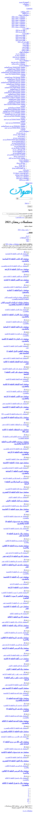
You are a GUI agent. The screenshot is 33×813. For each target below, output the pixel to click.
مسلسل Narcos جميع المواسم (16, 90)
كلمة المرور (28, 215)
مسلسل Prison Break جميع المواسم (15, 87)
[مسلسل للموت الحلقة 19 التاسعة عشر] (17, 684)
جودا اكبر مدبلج (21, 163)
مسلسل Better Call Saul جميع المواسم (14, 111)
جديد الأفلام (25, 13)
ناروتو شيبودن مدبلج (19, 156)
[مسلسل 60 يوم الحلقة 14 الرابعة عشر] (17, 553)
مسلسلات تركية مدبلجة (18, 64)
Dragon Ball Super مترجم (18, 144)
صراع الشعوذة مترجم (19, 151)
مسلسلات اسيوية (24, 159)
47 (28, 801)
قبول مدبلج (22, 164)
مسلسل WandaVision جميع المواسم (14, 67)
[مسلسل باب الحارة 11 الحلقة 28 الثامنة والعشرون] (15, 335)
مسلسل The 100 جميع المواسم (16, 79)
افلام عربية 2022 (20, 30)
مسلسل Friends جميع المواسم (16, 102)
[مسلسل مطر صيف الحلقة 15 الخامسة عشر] (15, 506)
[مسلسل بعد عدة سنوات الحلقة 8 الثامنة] (16, 749)
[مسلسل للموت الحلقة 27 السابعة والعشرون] (15, 468)
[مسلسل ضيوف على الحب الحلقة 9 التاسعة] (15, 368)
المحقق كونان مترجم (19, 134)
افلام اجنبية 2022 (20, 38)
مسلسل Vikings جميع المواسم (16, 69)
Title (27, 241)
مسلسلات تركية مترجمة (18, 62)
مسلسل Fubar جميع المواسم (17, 99)
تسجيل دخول (28, 217)
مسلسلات (26, 4)
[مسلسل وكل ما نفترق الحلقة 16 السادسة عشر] (15, 530)
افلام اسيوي (25, 48)
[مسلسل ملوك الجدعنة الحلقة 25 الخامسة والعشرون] (15, 695)
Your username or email (25, 213)
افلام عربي (25, 28)
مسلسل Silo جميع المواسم (17, 85)
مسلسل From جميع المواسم (17, 101)
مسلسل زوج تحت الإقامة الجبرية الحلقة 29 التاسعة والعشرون (15, 443)
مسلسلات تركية (24, 60)
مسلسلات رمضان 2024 (18, 21)
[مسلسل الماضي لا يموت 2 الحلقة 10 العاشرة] (15, 592)
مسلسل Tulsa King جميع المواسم (15, 70)
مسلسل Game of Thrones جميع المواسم (13, 97)
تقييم (27, 239)
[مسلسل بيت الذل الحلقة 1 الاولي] (18, 497)
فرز (28, 233)
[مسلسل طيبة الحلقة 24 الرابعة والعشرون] (16, 449)
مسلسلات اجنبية (24, 65)
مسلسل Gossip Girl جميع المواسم (15, 96)
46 (28, 799)
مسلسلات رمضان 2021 (18, 27)
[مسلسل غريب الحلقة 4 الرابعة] (19, 584)
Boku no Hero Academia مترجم (16, 154)
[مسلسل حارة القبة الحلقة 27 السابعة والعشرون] (15, 323)
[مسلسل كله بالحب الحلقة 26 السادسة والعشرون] (15, 255)
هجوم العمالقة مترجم (19, 153)
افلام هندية (26, 45)
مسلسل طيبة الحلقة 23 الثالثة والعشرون (15, 731)
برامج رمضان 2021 (23, 229)
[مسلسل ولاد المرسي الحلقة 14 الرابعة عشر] (15, 644)
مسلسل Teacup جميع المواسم (16, 80)
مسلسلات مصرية (20, 55)
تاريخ (27, 236)
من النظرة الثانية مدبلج (18, 168)
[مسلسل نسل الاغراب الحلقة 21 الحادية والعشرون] (15, 311)
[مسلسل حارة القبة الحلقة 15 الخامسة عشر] (15, 403)
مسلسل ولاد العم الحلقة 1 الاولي (17, 669)
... (28, 798)
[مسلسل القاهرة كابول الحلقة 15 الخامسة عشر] (15, 348)
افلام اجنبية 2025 (20, 37)
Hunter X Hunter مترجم (18, 148)
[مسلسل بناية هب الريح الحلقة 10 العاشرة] (16, 705)
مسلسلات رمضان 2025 (18, 18)
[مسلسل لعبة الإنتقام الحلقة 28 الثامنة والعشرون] (15, 381)
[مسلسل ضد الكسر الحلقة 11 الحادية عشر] (16, 276)
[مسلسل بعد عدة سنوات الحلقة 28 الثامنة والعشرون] (15, 518)
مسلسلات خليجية (20, 59)
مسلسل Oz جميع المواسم (17, 89)
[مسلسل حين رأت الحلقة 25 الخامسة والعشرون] (15, 573)
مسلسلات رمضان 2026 (18, 16)
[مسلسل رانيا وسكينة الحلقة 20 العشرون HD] (15, 414)
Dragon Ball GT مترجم (18, 141)
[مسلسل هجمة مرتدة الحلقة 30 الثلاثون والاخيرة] (15, 542)
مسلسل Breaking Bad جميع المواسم (14, 109)
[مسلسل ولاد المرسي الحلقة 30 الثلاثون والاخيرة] (15, 767)
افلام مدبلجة (25, 50)
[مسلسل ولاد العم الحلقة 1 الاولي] (19, 665)
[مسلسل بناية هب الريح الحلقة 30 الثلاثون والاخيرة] (15, 634)
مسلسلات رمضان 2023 (18, 23)
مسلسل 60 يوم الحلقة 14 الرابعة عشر (16, 556)
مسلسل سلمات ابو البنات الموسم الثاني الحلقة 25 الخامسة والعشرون (15, 303)
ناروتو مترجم (21, 136)
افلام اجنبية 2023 (20, 40)
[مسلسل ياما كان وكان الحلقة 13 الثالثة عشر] (15, 622)
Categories (29, 8)
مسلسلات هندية (24, 161)
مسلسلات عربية (20, 53)
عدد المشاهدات (24, 237)
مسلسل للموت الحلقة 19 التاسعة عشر (15, 688)
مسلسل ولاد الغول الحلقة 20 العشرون (15, 761)
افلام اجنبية (25, 33)
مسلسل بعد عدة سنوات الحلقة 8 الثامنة (15, 752)
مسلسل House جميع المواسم (16, 94)
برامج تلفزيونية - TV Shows (21, 173)
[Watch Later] (24, 252)
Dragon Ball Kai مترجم (18, 143)
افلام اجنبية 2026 (20, 35)
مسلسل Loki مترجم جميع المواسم (15, 114)
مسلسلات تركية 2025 (22, 178)
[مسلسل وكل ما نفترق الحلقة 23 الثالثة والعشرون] (15, 780)
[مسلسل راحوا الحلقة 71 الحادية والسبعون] (16, 287)
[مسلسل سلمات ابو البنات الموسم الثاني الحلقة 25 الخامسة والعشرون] (15, 299)
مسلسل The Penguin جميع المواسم (15, 77)
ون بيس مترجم (20, 133)
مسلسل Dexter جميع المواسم (16, 107)
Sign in (27, 5)
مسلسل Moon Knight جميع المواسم (14, 92)
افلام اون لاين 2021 (23, 42)
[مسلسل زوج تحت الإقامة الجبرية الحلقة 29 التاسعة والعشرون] (15, 438)
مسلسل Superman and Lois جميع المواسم (13, 82)
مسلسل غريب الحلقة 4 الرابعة (18, 587)
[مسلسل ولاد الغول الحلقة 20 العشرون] (17, 757)
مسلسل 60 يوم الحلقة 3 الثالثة (18, 617)
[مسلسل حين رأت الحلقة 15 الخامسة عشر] (16, 603)
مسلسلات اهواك (24, 52)
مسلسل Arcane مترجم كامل (17, 158)
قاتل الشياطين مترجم (19, 149)
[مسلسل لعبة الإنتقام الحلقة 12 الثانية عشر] (16, 358)
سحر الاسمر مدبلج (20, 166)
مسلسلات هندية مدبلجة (22, 175)
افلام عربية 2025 (24, 180)
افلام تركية (26, 43)
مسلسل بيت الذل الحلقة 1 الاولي (17, 501)
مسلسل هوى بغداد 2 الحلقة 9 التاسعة (16, 463)
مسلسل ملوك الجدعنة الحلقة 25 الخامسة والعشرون (17, 699)
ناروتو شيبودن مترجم (19, 138)
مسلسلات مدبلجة (24, 171)
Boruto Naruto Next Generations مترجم (14, 139)
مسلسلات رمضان (23, 15)
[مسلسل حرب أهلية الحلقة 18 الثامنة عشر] (16, 655)
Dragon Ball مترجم (19, 146)
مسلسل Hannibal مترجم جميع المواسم (13, 112)
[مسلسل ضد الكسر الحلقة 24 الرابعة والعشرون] (15, 393)
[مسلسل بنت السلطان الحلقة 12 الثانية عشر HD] (15, 426)
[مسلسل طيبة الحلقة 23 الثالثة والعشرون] (16, 728)
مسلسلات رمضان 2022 (18, 25)
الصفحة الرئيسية (24, 2)
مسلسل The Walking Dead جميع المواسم (13, 72)
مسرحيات (26, 170)
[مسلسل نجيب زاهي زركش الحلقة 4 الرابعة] (16, 674)
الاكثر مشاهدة (25, 11)
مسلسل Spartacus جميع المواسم (15, 84)
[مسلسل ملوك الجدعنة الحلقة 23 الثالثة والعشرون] (15, 717)
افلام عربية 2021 (20, 32)
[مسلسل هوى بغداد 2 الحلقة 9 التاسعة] (17, 459)
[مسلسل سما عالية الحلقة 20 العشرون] (17, 489)
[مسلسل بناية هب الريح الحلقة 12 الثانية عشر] (15, 561)
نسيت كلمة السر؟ (20, 217)
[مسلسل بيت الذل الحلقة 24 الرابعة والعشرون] (15, 266)
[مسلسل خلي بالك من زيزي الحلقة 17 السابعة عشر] (15, 738)
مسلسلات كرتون (24, 131)
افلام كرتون (25, 47)
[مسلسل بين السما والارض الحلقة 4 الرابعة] (16, 478)
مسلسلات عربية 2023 (19, 57)
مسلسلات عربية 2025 (22, 176)
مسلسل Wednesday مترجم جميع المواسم (13, 126)
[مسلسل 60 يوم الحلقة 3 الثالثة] (19, 613)
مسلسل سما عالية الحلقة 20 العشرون (15, 492)
